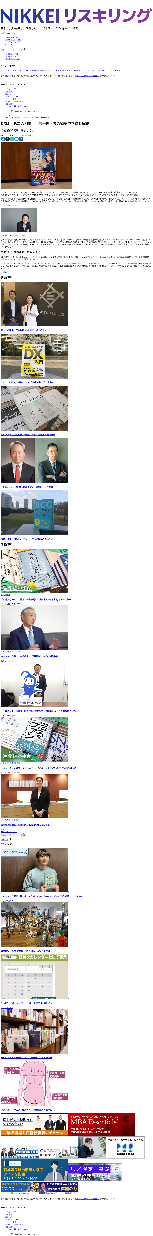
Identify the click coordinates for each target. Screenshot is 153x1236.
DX (2, 70)
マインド (7, 70)
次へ (5, 272)
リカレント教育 (72, 70)
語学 (43, 70)
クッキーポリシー (12, 99)
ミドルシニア (84, 70)
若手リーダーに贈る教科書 (20, 135)
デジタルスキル (51, 70)
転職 (32, 70)
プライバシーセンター (14, 101)
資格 (28, 70)
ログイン (11, 33)
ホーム (8, 115)
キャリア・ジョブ (12, 42)
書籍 (64, 70)
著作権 (8, 94)
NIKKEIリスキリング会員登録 (87, 76)
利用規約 (9, 92)
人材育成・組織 (11, 37)
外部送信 (9, 104)
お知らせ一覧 (10, 89)
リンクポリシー (11, 96)
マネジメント (95, 70)
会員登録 (4, 33)
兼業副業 (37, 70)
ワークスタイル (106, 70)
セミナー (9, 44)
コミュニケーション (19, 70)
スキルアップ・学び (13, 40)
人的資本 (116, 70)
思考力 (60, 70)
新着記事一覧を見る (9, 832)
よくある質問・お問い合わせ (17, 106)
